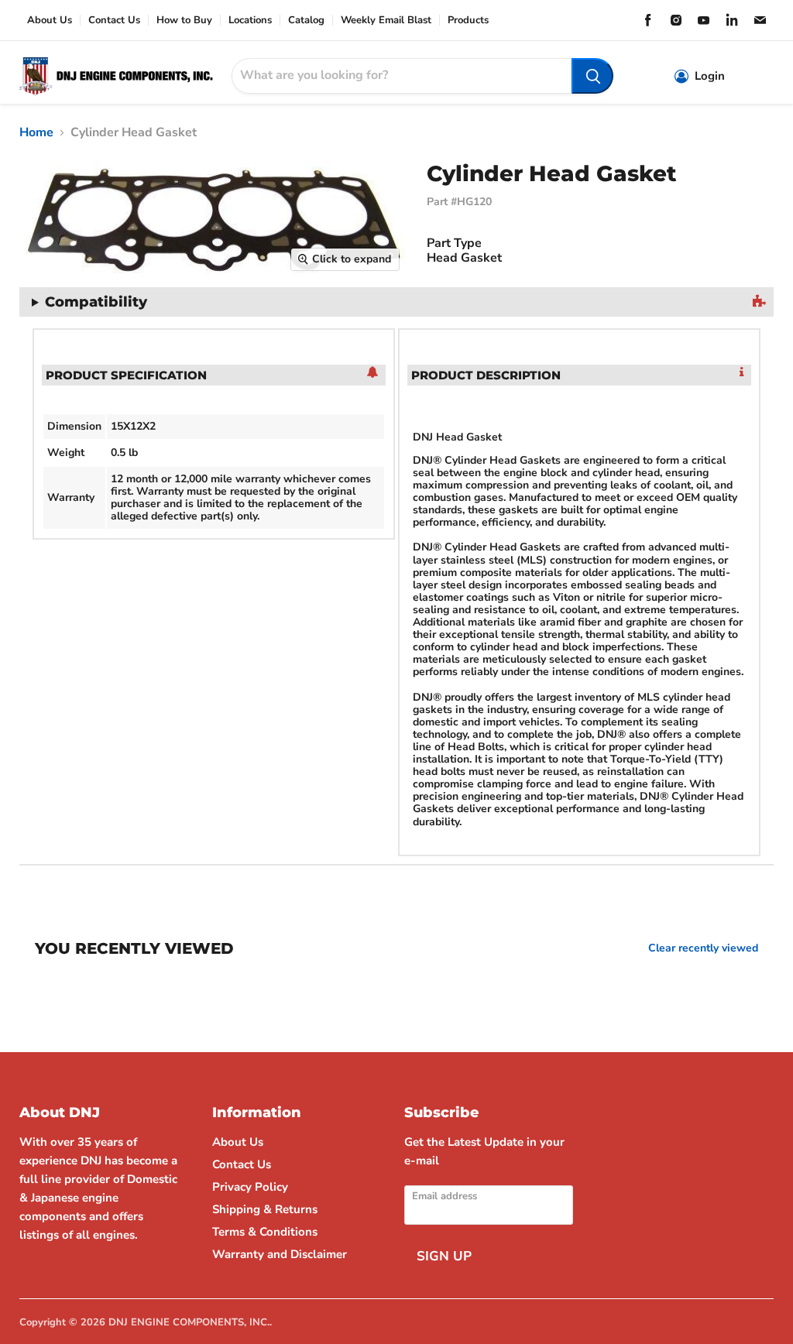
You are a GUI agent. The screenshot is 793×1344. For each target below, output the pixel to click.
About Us (49, 20)
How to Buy (184, 20)
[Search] (592, 76)
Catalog (306, 20)
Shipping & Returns (265, 1209)
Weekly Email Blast (386, 20)
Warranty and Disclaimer (279, 1254)
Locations (250, 20)
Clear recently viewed (703, 948)
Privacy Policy (250, 1187)
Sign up (444, 1256)
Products (468, 20)
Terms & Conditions (265, 1231)
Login (710, 76)
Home (36, 132)
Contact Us (114, 20)
